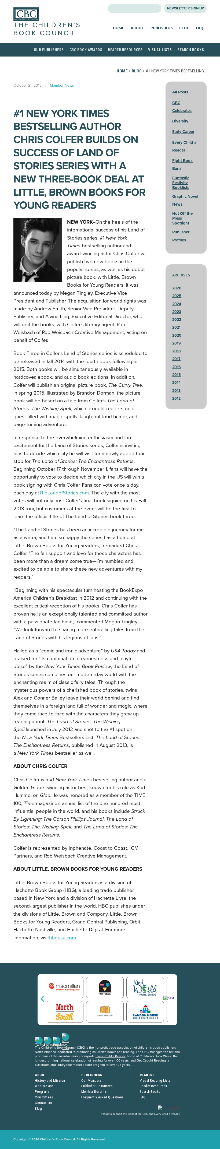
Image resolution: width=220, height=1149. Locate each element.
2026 (176, 288)
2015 (176, 375)
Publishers (162, 27)
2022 (176, 319)
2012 (176, 398)
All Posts (180, 92)
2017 (176, 359)
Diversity (180, 121)
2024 (176, 304)
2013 (176, 390)
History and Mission (50, 1080)
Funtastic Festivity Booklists (180, 182)
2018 (176, 351)
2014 (176, 382)
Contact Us (43, 1103)
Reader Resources (125, 50)
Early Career (183, 131)
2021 (176, 327)
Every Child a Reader (110, 1056)
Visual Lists (160, 50)
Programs (42, 1092)
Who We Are (44, 1086)
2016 (176, 367)
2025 (176, 296)
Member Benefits (94, 1092)
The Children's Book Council (47, 29)
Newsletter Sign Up (185, 8)
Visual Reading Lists (155, 1080)
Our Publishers (49, 50)
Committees (44, 1097)
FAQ (199, 27)
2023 (176, 312)
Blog (184, 27)
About (137, 27)
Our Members (91, 1080)
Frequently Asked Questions (102, 1097)
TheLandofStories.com (64, 493)
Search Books (190, 50)
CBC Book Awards (85, 50)
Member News (62, 85)
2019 (176, 343)
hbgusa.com (62, 938)
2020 (176, 335)
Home (118, 27)
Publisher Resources (97, 1086)
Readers (147, 1075)
